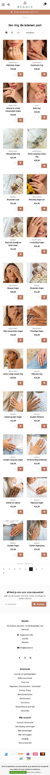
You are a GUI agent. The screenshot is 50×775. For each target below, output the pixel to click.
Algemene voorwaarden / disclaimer (25, 686)
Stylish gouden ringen (13, 417)
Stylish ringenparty (37, 546)
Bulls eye (37, 108)
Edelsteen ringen (13, 65)
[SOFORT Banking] (21, 754)
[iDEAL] (28, 754)
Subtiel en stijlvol (13, 503)
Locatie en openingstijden (25, 674)
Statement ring (37, 65)
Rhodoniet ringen (37, 288)
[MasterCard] (43, 754)
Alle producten (25, 743)
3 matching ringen (37, 243)
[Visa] (29, 758)
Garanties (25, 711)
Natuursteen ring (13, 154)
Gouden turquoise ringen (13, 460)
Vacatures (25, 702)
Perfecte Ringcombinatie (37, 460)
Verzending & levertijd (25, 707)
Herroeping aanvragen (25, 726)
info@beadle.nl (26, 648)
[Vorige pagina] (3, 569)
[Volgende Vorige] (3, 573)
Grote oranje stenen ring (13, 374)
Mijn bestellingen (25, 731)
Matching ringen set (37, 200)
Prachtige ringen (36, 331)
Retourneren (25, 698)
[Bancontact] (21, 758)
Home (25, 17)
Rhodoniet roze (13, 200)
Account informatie (25, 722)
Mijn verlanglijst (25, 735)
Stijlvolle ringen (37, 503)
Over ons (25, 682)
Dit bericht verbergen (18, 772)
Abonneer (40, 604)
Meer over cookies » (34, 772)
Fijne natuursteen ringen (13, 331)
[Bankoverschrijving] (13, 754)
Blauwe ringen (13, 288)
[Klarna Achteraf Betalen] (35, 754)
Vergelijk (25, 739)
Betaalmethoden (25, 694)
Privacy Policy (25, 690)
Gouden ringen (13, 546)
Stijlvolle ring (37, 374)
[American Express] (6, 754)
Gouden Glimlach (37, 417)
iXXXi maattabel (25, 678)
